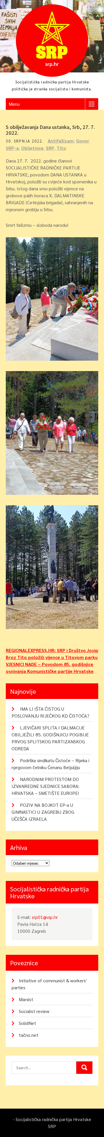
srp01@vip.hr (45, 917)
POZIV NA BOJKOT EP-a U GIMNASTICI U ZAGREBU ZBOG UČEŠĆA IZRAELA (43, 812)
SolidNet (27, 1023)
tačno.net (28, 1035)
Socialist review (34, 1011)
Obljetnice (32, 148)
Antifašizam (61, 141)
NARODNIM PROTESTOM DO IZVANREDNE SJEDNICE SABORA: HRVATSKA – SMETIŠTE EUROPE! (45, 786)
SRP (50, 148)
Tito (61, 148)
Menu (14, 104)
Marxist (26, 999)
